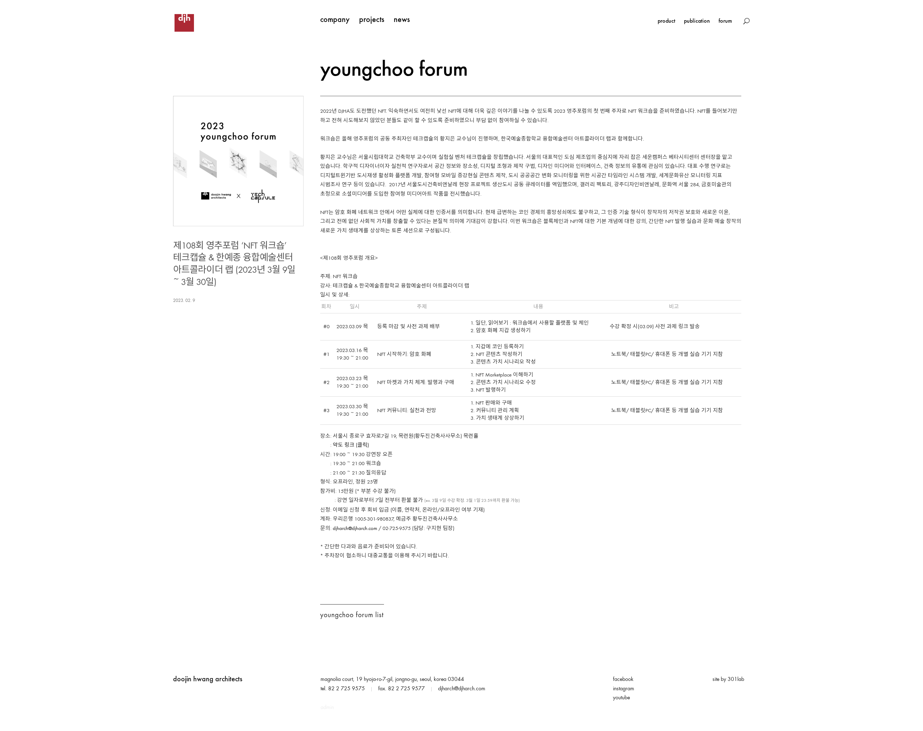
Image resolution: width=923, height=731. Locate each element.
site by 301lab (728, 679)
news (402, 20)
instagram (623, 689)
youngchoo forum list (352, 615)
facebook (623, 679)
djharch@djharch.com (355, 528)
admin (327, 707)
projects (371, 20)
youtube (621, 698)
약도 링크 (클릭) (351, 445)
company (335, 20)
